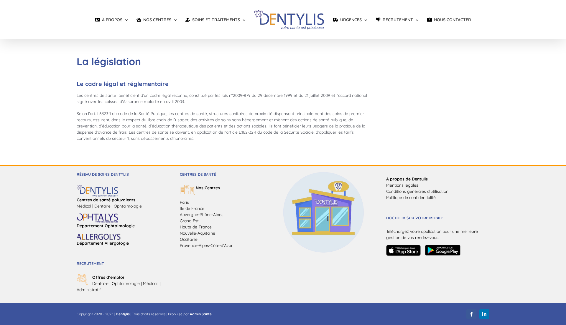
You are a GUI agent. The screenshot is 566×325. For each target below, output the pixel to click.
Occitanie (189, 239)
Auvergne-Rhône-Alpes (201, 214)
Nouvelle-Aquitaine (197, 233)
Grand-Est (189, 220)
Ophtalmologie (126, 283)
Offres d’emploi (108, 277)
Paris (184, 202)
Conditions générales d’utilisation (417, 191)
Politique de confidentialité (411, 197)
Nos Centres (208, 187)
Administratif (89, 289)
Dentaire (100, 283)
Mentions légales (402, 185)
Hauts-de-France (196, 227)
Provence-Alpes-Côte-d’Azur (206, 245)
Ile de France (192, 208)
